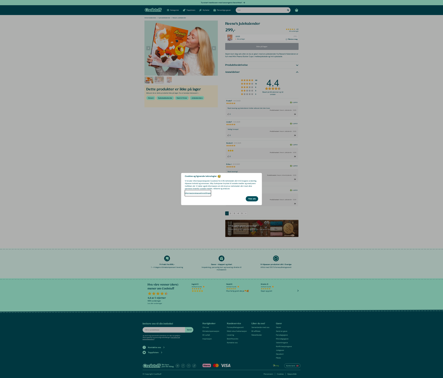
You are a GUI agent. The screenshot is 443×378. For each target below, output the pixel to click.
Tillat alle (252, 199)
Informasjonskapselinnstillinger (198, 193)
